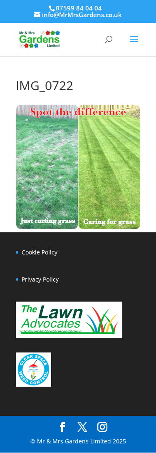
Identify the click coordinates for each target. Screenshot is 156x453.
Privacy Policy (40, 279)
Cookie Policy (39, 252)
